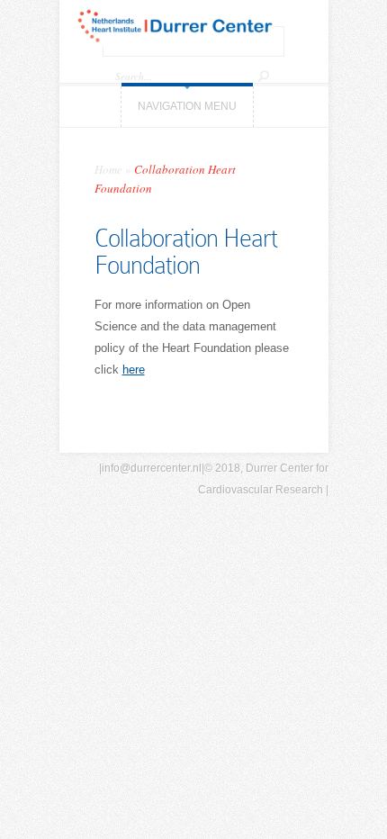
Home (108, 169)
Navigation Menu (187, 106)
